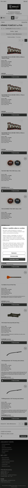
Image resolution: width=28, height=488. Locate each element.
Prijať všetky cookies (14, 259)
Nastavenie (14, 253)
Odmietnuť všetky (14, 256)
